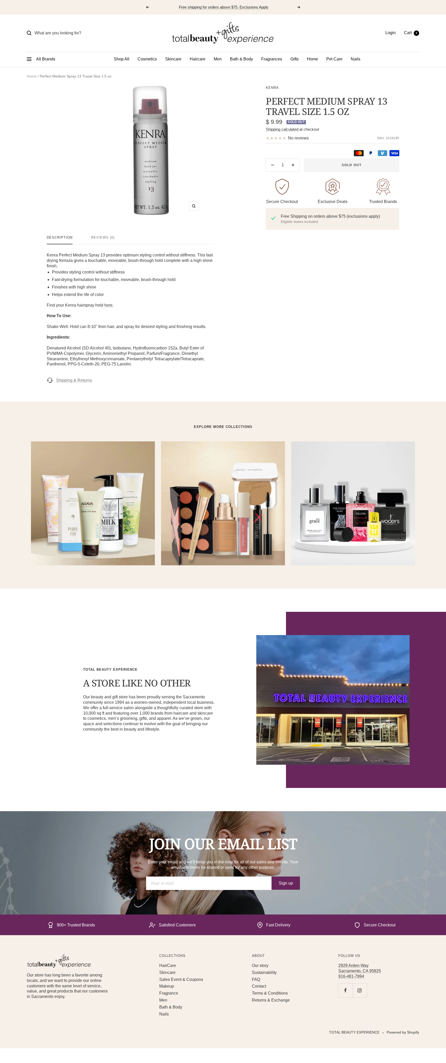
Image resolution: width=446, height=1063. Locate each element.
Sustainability (264, 972)
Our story (260, 965)
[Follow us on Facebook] (345, 990)
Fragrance (168, 993)
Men (218, 59)
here (108, 305)
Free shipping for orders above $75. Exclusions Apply (223, 7)
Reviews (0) (103, 237)
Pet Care (334, 59)
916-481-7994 (351, 976)
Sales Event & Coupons (181, 979)
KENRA (272, 88)
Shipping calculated (282, 129)
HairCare (167, 965)
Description (60, 237)
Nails (355, 59)
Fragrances (271, 59)
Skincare (173, 59)
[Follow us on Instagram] (360, 990)
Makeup (166, 986)
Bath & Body (241, 59)
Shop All (121, 59)
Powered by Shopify (403, 1032)
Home (312, 59)
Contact (259, 986)
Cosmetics (147, 59)
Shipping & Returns (74, 380)
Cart (410, 32)
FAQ (256, 979)
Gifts (294, 59)
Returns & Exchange (271, 1000)
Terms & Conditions (270, 993)
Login (390, 32)
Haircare (197, 59)
